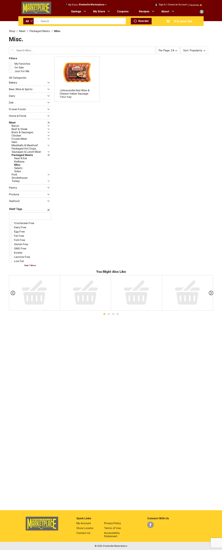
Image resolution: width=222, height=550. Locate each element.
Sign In (162, 4)
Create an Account (177, 4)
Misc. (57, 31)
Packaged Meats (40, 31)
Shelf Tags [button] (15, 209)
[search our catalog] (37, 21)
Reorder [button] (143, 21)
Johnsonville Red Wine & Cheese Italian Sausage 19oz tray (75, 93)
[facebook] (202, 12)
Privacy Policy (112, 523)
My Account (83, 523)
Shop (12, 31)
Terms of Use (112, 528)
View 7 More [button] (30, 265)
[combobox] (28, 21)
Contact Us (83, 533)
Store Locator (85, 528)
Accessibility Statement (112, 534)
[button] (93, 4)
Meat (22, 31)
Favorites (194, 5)
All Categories (17, 77)
